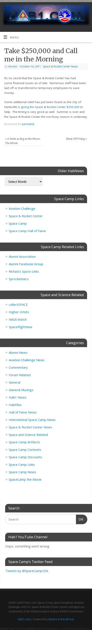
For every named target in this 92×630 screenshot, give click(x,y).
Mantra (52, 619)
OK (80, 519)
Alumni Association (22, 256)
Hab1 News (17, 397)
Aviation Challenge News (27, 360)
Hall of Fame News (23, 412)
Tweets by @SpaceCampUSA (26, 571)
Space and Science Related (28, 434)
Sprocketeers (19, 279)
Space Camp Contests (25, 449)
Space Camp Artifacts (24, 442)
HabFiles (15, 405)
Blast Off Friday (76, 139)
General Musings (21, 390)
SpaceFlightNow (20, 327)
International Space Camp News (32, 420)
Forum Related (20, 375)
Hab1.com (24, 619)
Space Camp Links (22, 464)
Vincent (12, 66)
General (14, 382)
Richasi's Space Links (24, 271)
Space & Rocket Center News (60, 66)
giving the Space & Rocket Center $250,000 (50, 107)
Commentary (18, 367)
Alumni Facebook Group (26, 264)
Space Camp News (22, 472)
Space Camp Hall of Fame (27, 231)
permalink (28, 124)
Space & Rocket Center (26, 216)
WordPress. (67, 619)
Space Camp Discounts (25, 457)
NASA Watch (18, 319)
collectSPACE (18, 304)
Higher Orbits (19, 312)
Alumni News (18, 352)
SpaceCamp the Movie (25, 479)
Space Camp (18, 223)
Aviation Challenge (22, 208)
